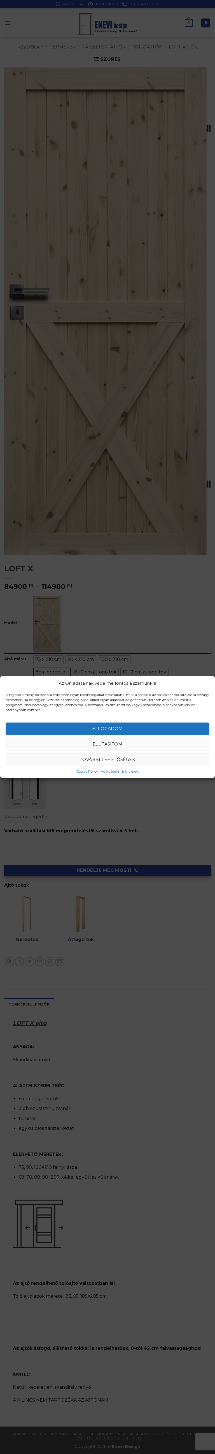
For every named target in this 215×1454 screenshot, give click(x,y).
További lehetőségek (107, 759)
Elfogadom (107, 728)
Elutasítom (108, 744)
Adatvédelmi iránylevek (120, 771)
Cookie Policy (87, 771)
